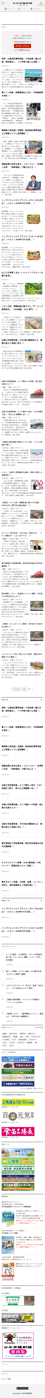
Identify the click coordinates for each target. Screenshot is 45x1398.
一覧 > (41, 699)
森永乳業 (22, 1033)
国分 (21, 1036)
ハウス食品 (6, 1039)
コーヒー (12, 1042)
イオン (4, 1045)
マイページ (23, 1388)
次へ (29, 689)
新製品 (4, 1033)
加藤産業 (29, 1042)
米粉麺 (15, 1036)
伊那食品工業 (6, 1036)
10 (24, 689)
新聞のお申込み (25, 50)
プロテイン (21, 1042)
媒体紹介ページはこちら (10, 1107)
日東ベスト (31, 1033)
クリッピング (24, 9)
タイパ (11, 1045)
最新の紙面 (36, 9)
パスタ (4, 1042)
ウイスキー (33, 1039)
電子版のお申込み (22, 46)
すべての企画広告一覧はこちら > (31, 1088)
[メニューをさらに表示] (3, 3)
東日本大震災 (22, 1039)
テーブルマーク (36, 1036)
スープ (14, 1039)
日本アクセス (13, 1033)
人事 (27, 1036)
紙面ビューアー (12, 9)
